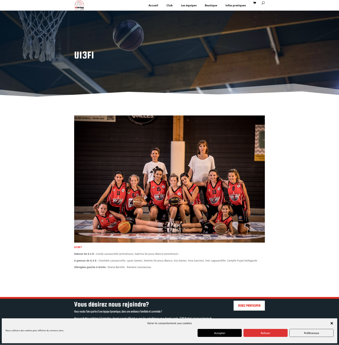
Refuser (265, 333)
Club (169, 5)
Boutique (211, 5)
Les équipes (189, 5)
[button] (332, 323)
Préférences (311, 333)
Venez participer (249, 305)
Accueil (153, 5)
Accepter (219, 333)
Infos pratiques (235, 5)
